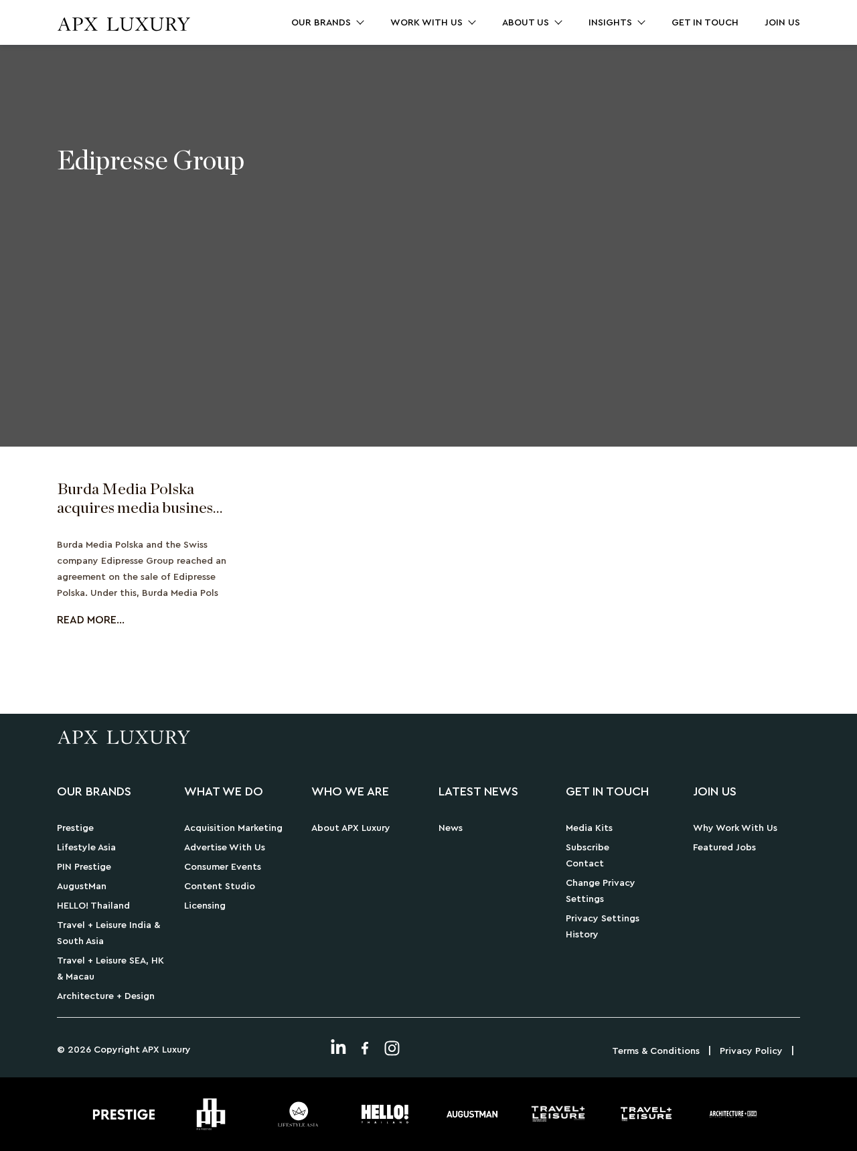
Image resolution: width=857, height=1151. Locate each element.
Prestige (75, 828)
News (451, 828)
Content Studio (219, 886)
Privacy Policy (751, 1051)
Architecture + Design (106, 996)
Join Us (782, 22)
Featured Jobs (724, 847)
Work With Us (426, 22)
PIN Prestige (84, 867)
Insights (610, 22)
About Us (525, 22)
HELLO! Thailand (93, 906)
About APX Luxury (350, 828)
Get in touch (705, 22)
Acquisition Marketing (233, 828)
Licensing (205, 906)
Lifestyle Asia (86, 847)
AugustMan (81, 886)
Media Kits (589, 828)
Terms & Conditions (656, 1051)
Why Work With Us (735, 828)
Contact (585, 863)
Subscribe (587, 847)
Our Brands (321, 22)
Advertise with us (224, 847)
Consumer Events (222, 867)
